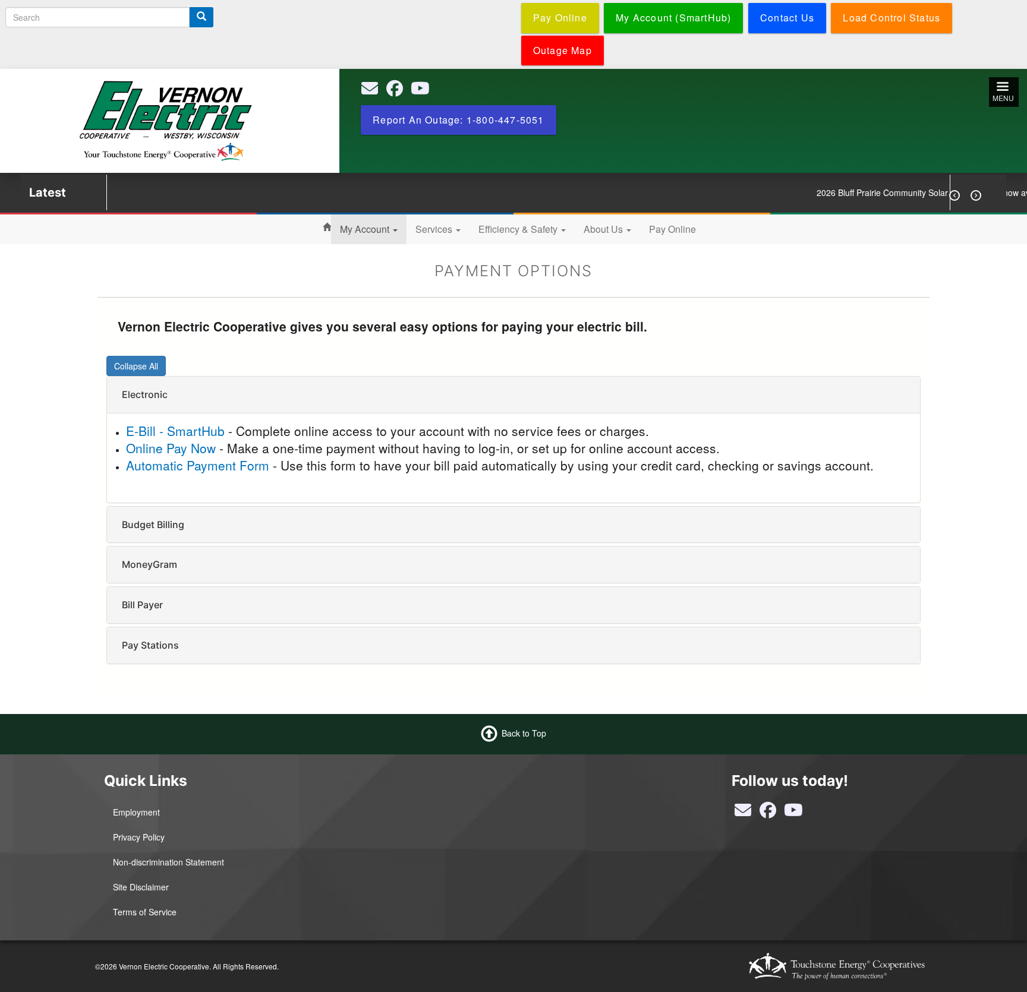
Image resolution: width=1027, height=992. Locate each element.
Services (435, 229)
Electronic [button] (145, 394)
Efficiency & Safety (519, 229)
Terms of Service (145, 912)
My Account (366, 229)
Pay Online (672, 229)
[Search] (201, 17)
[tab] (513, 395)
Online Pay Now (171, 448)
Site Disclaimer (141, 887)
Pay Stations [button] (150, 645)
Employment (136, 812)
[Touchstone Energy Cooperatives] (837, 966)
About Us (604, 229)
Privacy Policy (139, 837)
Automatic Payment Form (197, 465)
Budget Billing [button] (153, 524)
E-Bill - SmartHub (175, 431)
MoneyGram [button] (149, 564)
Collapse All (136, 366)
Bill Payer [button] (142, 605)
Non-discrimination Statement (168, 862)
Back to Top (524, 733)
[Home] (165, 119)
